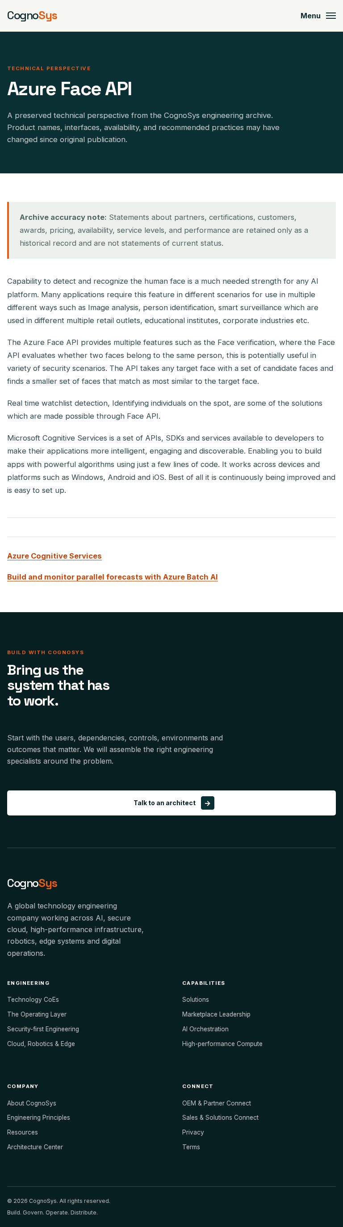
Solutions (195, 999)
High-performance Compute (222, 1043)
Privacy (193, 1132)
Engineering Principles (38, 1117)
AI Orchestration (205, 1029)
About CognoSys (31, 1103)
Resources (22, 1132)
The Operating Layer (37, 1014)
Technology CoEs (33, 999)
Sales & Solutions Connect (220, 1117)
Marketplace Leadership (216, 1014)
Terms (191, 1147)
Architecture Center (35, 1147)
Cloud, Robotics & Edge (41, 1043)
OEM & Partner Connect (216, 1103)
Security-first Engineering (43, 1029)
